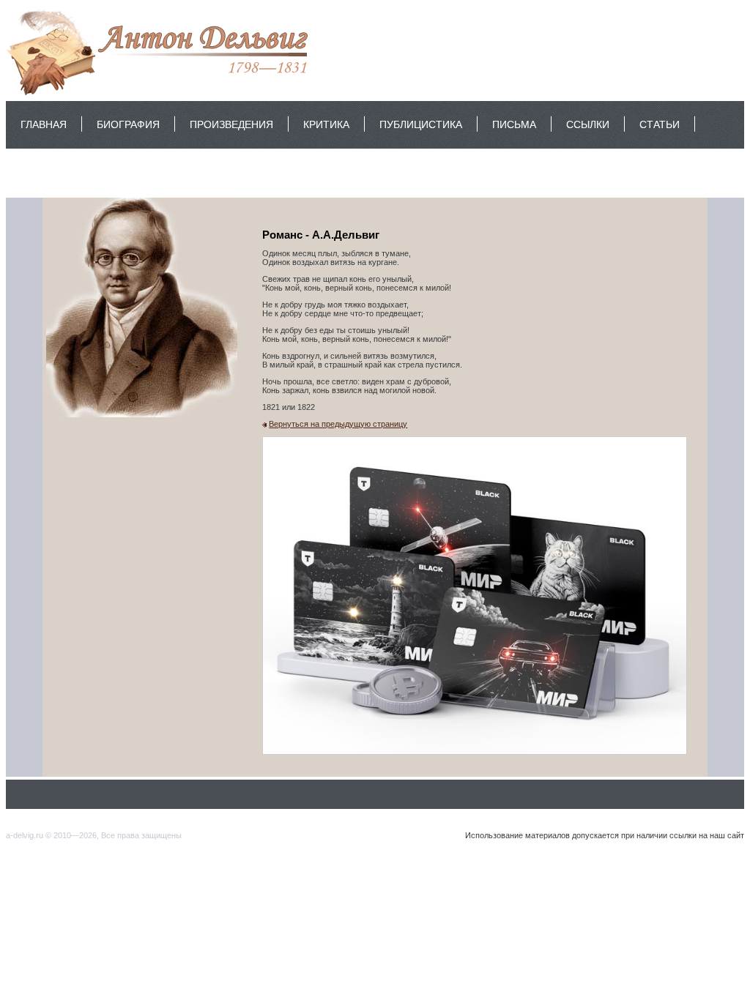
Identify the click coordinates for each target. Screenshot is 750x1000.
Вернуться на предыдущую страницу (338, 423)
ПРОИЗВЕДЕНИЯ (231, 124)
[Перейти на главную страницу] (161, 94)
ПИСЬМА (514, 124)
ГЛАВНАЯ (44, 124)
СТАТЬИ (659, 124)
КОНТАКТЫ (48, 172)
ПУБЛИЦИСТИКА (420, 124)
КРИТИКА (326, 124)
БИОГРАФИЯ (128, 124)
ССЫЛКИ (587, 124)
